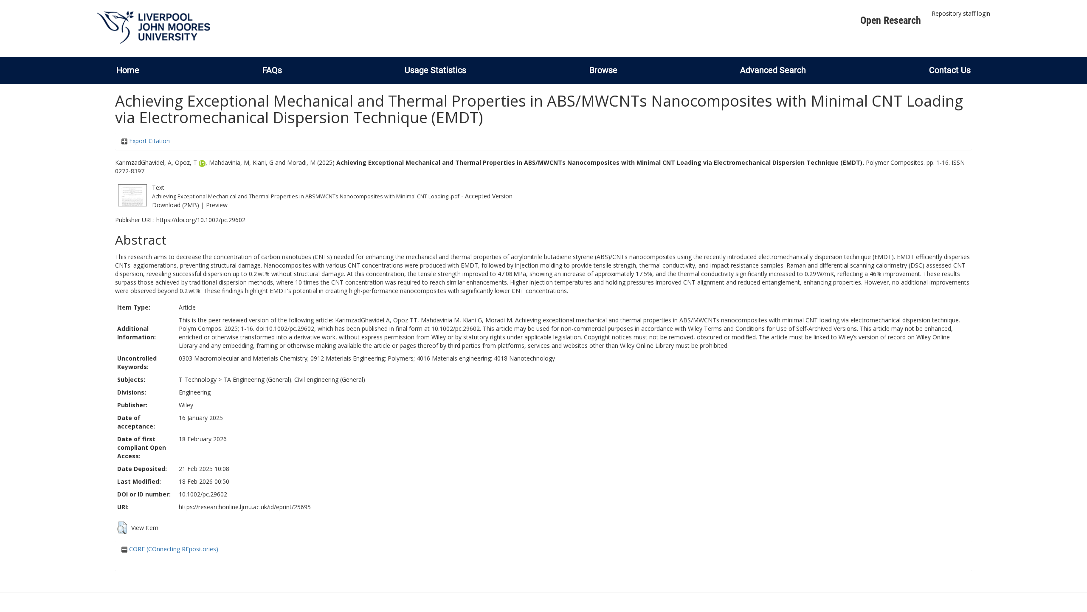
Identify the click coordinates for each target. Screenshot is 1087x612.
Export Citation (148, 141)
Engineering (195, 392)
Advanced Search (773, 70)
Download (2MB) (175, 205)
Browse (603, 70)
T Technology (198, 379)
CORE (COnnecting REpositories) (172, 549)
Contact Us (950, 70)
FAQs (272, 70)
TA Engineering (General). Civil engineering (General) (294, 379)
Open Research (890, 20)
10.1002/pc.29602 (203, 494)
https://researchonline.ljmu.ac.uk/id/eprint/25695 (245, 507)
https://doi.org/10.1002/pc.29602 (200, 220)
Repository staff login (961, 13)
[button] (122, 528)
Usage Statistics (435, 70)
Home (127, 70)
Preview (217, 205)
